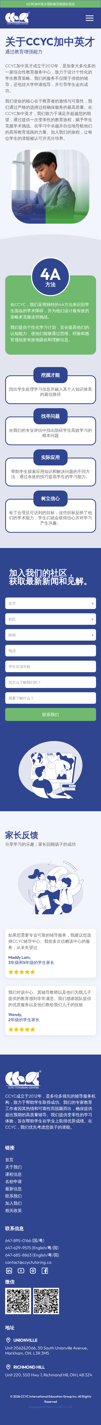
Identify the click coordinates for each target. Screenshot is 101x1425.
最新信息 (13, 1188)
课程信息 (13, 1174)
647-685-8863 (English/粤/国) (32, 1255)
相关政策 (13, 1210)
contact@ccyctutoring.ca (28, 1262)
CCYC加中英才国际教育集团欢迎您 (50, 4)
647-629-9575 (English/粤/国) (32, 1247)
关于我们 (13, 1167)
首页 (9, 1159)
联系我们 (13, 1196)
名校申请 (13, 1181)
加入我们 (13, 1203)
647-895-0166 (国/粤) (24, 1240)
